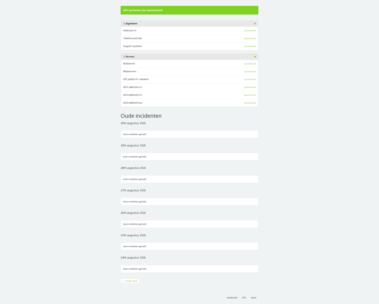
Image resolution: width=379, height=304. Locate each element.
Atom (253, 297)
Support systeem (132, 46)
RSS (244, 297)
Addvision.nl (129, 30)
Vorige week (130, 280)
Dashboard (232, 297)
